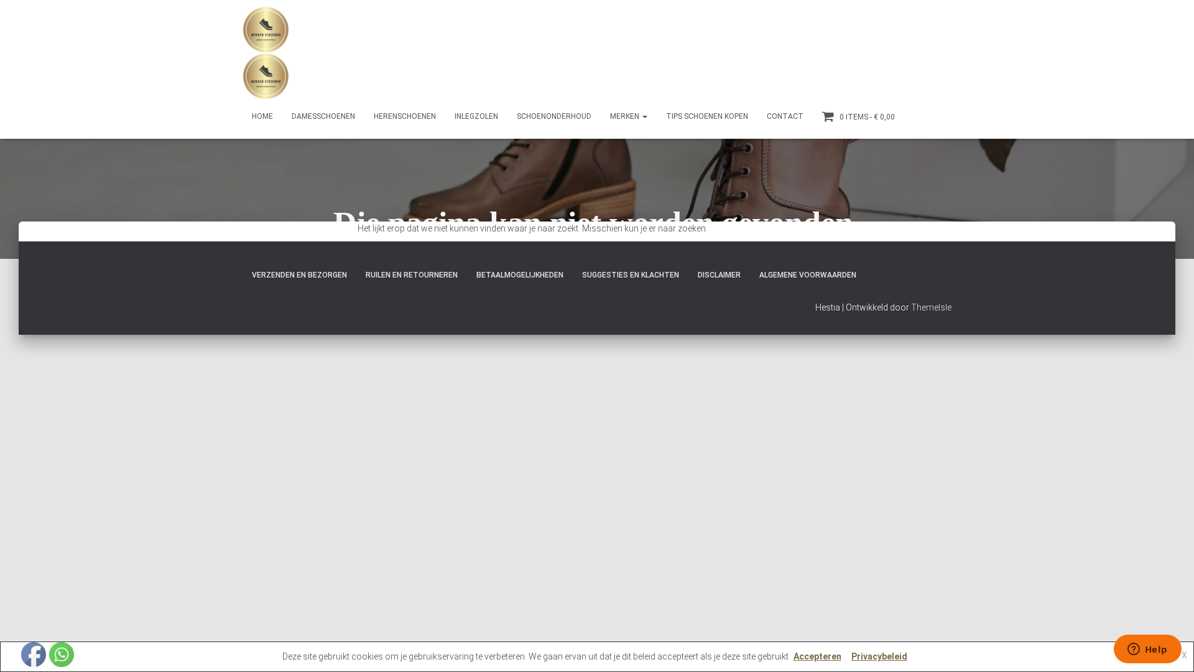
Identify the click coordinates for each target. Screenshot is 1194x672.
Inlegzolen (476, 116)
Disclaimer (719, 275)
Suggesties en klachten (630, 275)
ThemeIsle (931, 307)
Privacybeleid (879, 656)
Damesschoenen (323, 116)
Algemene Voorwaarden (807, 275)
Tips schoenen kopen (707, 116)
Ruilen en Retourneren (412, 275)
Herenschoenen (405, 116)
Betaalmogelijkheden (519, 275)
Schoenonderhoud (554, 116)
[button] (644, 116)
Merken (625, 116)
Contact (785, 116)
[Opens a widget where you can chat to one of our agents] (1147, 650)
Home (262, 116)
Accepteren (817, 656)
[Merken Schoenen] (265, 53)
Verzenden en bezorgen (299, 275)
